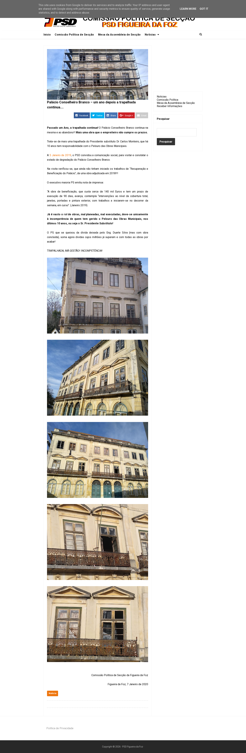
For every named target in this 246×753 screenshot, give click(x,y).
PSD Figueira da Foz (133, 746)
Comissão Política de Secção (74, 34)
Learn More (188, 8)
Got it (204, 8)
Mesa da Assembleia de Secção (119, 34)
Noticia (52, 693)
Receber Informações (169, 106)
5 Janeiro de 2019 (60, 155)
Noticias (162, 96)
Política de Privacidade (59, 728)
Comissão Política (167, 99)
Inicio (47, 34)
